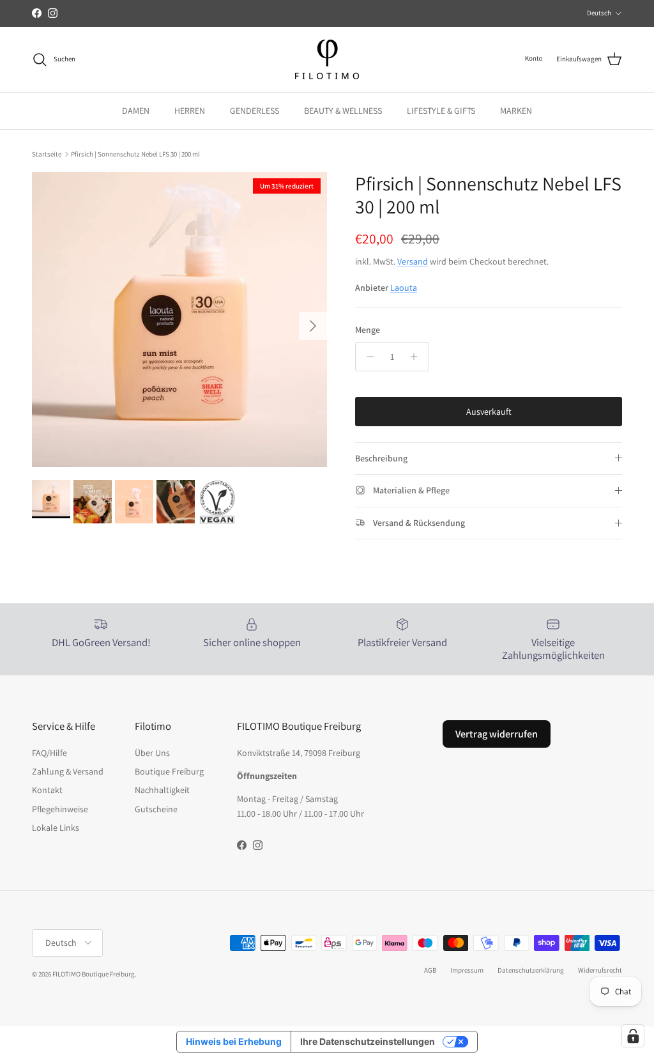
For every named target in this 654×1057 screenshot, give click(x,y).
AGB (430, 970)
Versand (412, 261)
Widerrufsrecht (600, 970)
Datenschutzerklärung (531, 970)
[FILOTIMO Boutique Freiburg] (327, 59)
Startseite (46, 154)
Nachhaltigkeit (162, 790)
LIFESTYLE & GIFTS (441, 110)
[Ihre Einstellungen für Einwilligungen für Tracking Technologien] (633, 1036)
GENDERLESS (254, 110)
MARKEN (516, 110)
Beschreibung (381, 458)
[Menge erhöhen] (417, 357)
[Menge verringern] (367, 357)
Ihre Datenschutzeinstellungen (367, 1041)
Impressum (466, 970)
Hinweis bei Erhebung (234, 1041)
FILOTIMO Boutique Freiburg (93, 973)
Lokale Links (55, 827)
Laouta (403, 287)
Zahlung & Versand (67, 771)
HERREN (189, 110)
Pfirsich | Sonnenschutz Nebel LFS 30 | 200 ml (135, 154)
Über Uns (152, 753)
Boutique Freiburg (169, 771)
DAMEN (135, 110)
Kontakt (47, 790)
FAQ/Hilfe (49, 753)
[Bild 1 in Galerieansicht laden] (179, 319)
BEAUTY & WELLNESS (343, 110)
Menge (367, 330)
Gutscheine (156, 809)
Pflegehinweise (60, 809)
